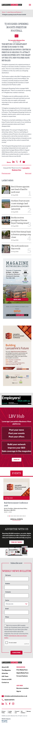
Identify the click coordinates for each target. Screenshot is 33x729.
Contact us (5, 682)
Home (3, 12)
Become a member (22, 688)
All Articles (23, 712)
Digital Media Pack (22, 673)
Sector (7, 600)
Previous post (6, 173)
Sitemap (29, 711)
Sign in (18, 691)
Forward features (22, 676)
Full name (8, 575)
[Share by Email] (24, 162)
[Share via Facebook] (20, 162)
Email (7, 608)
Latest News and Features (14, 12)
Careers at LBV (7, 679)
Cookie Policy (10, 712)
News (16, 36)
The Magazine (6, 670)
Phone (7, 617)
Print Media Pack (22, 670)
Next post (28, 173)
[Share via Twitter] (17, 162)
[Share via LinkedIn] (13, 162)
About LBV (5, 667)
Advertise (5, 673)
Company (8, 592)
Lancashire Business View (17, 40)
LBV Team (5, 676)
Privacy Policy (4, 712)
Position (7, 583)
